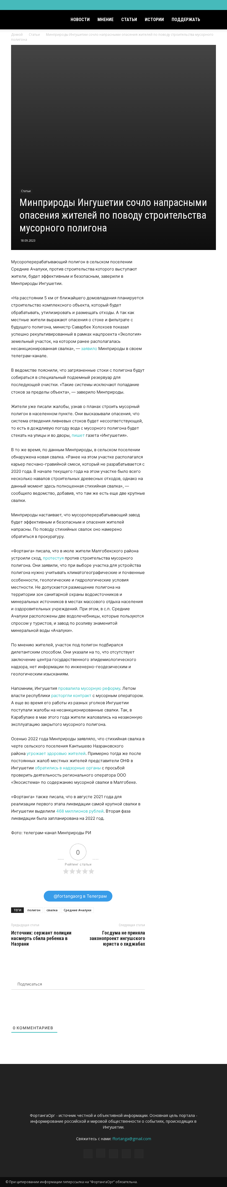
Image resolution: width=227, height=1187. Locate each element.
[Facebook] (181, 5)
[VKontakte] (208, 5)
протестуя (53, 558)
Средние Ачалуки (77, 910)
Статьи (129, 19)
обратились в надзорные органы (68, 767)
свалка (52, 910)
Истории (154, 19)
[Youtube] (217, 5)
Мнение (105, 19)
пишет (78, 435)
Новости (80, 19)
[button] (214, 19)
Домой (17, 34)
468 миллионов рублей (80, 811)
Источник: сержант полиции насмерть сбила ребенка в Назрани (41, 938)
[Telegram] (199, 5)
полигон (33, 910)
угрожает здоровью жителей (56, 753)
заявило (89, 348)
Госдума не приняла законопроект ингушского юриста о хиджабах (117, 938)
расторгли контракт (71, 695)
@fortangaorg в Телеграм (80, 896)
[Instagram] (190, 5)
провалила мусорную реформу (89, 688)
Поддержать (186, 19)
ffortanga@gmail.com (131, 1138)
